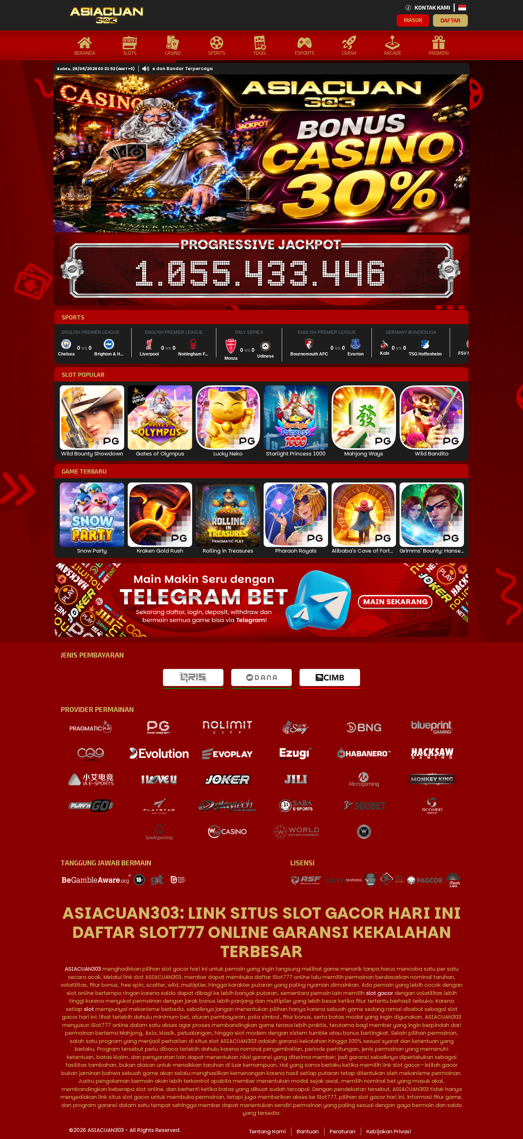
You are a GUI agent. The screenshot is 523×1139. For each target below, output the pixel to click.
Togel (259, 53)
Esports (305, 53)
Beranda (84, 53)
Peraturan (342, 1131)
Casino (173, 53)
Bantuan (308, 1131)
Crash (349, 53)
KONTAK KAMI (432, 7)
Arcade (392, 53)
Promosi (439, 53)
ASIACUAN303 (83, 968)
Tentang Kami (267, 1131)
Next (459, 153)
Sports (216, 53)
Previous (60, 153)
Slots (130, 53)
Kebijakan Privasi (388, 1131)
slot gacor (379, 993)
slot (89, 1009)
